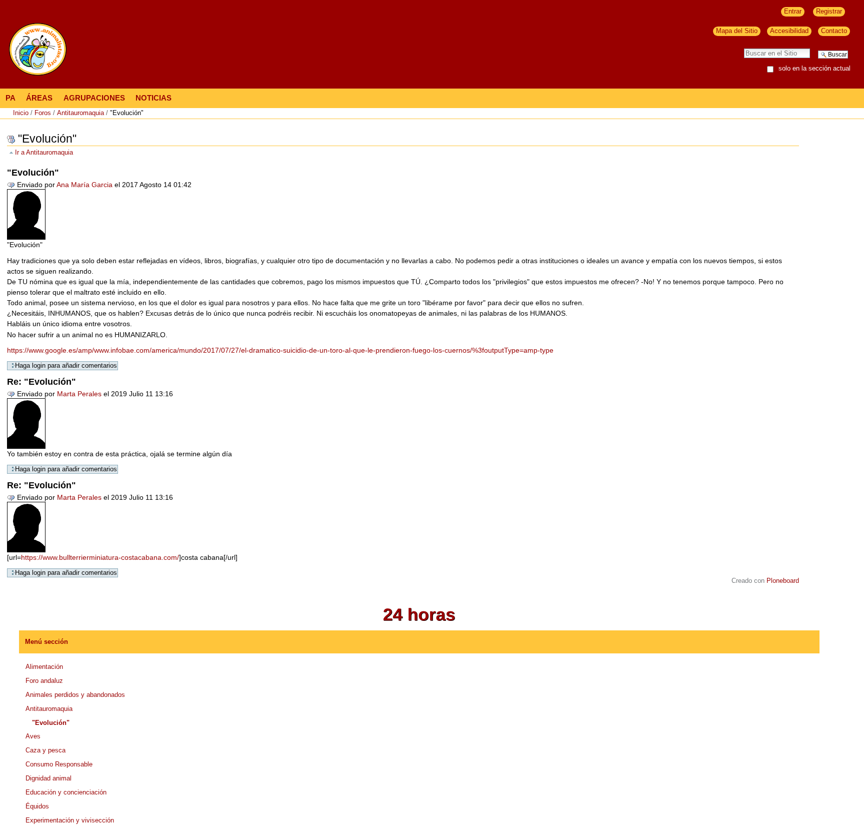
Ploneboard (782, 580)
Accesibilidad (789, 31)
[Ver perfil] (26, 214)
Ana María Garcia (84, 185)
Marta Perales (79, 394)
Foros (42, 113)
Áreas (39, 98)
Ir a (44, 152)
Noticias (154, 98)
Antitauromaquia (80, 113)
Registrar (829, 11)
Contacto (834, 31)
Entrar (793, 11)
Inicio (20, 113)
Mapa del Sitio (737, 31)
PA (11, 98)
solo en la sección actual (814, 69)
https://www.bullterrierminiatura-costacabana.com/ (100, 557)
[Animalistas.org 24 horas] (419, 614)
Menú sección (46, 641)
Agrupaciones (94, 98)
